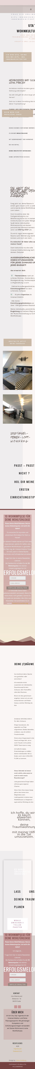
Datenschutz (17, 1051)
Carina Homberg (21, 1060)
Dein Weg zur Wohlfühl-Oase (13, 113)
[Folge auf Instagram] (15, 1006)
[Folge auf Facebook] (19, 1006)
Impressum (17, 1049)
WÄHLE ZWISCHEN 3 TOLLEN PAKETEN (17, 924)
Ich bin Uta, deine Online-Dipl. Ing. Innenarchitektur (16, 57)
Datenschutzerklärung (20, 603)
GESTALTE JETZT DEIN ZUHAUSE (17, 342)
